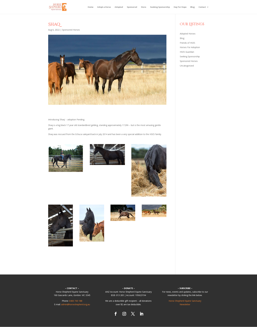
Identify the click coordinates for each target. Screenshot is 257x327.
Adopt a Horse (104, 7)
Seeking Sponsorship (160, 7)
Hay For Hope (180, 7)
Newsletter (185, 304)
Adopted (119, 7)
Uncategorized (187, 65)
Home (90, 7)
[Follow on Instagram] (124, 314)
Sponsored (132, 7)
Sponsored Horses (71, 29)
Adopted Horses (187, 33)
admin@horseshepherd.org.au (75, 304)
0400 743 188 (75, 300)
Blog (192, 7)
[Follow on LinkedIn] (141, 314)
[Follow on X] (133, 314)
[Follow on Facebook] (115, 314)
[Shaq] (65, 172)
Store (143, 7)
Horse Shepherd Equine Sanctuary (185, 300)
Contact (202, 7)
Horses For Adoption (190, 47)
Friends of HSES (187, 42)
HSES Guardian (187, 51)
